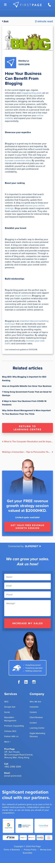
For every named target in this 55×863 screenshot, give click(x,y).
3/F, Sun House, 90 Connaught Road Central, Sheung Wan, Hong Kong (18, 754)
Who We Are (35, 701)
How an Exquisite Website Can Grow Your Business (26, 386)
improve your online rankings (25, 207)
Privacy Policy (30, 849)
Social (7, 712)
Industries (34, 706)
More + (7, 741)
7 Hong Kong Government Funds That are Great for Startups (27, 393)
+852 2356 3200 (12, 766)
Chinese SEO (10, 731)
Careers (33, 712)
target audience (23, 295)
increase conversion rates (18, 160)
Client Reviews (36, 717)
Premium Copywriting (14, 725)
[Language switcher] (5, 4)
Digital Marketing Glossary (37, 735)
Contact (33, 722)
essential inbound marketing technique (26, 322)
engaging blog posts (31, 92)
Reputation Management (10, 719)
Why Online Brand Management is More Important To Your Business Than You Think (26, 412)
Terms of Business (12, 849)
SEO (6, 701)
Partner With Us (11, 736)
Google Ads (9, 706)
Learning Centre (37, 728)
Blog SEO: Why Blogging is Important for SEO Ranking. (24, 378)
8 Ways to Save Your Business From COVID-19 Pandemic (24, 403)
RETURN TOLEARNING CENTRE (27, 428)
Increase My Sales (27, 623)
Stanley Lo (23, 60)
